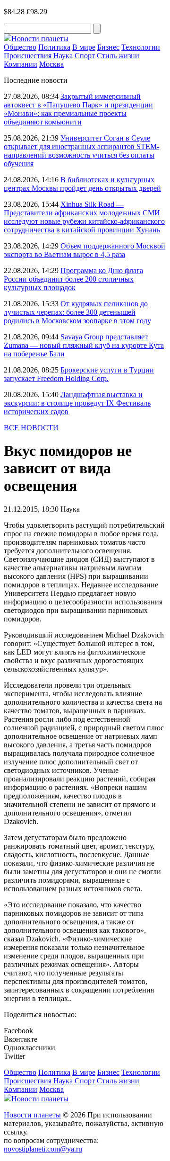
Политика (54, 47)
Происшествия (27, 56)
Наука (63, 56)
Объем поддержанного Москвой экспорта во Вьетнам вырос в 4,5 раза (84, 250)
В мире (83, 47)
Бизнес (108, 47)
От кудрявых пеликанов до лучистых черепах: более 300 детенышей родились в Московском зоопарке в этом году (77, 312)
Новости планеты (32, 1115)
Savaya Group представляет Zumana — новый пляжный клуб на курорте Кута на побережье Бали (84, 345)
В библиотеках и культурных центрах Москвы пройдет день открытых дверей (82, 184)
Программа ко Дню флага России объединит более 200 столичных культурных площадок (73, 279)
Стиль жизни (118, 56)
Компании (20, 64)
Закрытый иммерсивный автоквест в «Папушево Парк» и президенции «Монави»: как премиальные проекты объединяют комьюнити (78, 109)
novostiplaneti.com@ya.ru (43, 1149)
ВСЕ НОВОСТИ (31, 428)
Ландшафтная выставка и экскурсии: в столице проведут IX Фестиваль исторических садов (77, 403)
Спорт (85, 56)
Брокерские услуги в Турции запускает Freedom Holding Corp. (79, 374)
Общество (20, 47)
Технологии (140, 47)
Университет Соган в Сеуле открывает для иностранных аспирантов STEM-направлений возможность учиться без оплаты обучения (81, 151)
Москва (51, 64)
